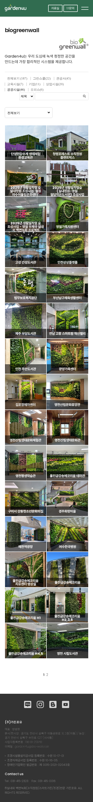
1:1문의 (70, 8)
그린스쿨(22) (42, 78)
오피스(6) (37, 89)
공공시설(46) (16, 89)
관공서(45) (63, 78)
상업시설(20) (55, 84)
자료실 (55, 8)
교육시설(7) (15, 84)
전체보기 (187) (17, 78)
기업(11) (34, 84)
